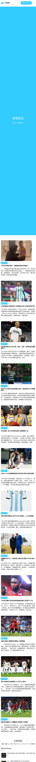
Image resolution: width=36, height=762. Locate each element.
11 (19, 744)
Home (15, 123)
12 (21, 744)
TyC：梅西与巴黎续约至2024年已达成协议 (18, 761)
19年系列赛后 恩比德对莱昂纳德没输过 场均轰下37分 (17, 600)
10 (17, 744)
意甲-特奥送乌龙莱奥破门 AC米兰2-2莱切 (13, 681)
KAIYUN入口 (26, 3)
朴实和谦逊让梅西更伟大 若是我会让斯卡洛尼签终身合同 (18, 306)
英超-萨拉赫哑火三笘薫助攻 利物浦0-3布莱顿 (14, 722)
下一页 (30, 744)
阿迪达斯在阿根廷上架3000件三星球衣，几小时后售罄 (17, 516)
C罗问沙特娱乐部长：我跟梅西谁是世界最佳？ (15, 265)
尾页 (33, 744)
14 (25, 744)
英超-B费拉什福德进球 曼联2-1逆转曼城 (13, 641)
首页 (6, 744)
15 (26, 744)
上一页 (10, 744)
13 (23, 744)
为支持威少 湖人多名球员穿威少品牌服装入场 (14, 431)
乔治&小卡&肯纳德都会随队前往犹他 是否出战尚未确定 (17, 473)
